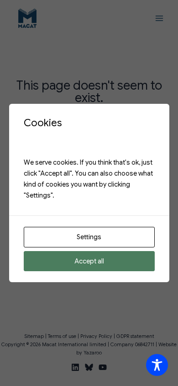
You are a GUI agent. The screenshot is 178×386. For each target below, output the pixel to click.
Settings (89, 237)
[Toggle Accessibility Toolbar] (157, 365)
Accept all (89, 261)
